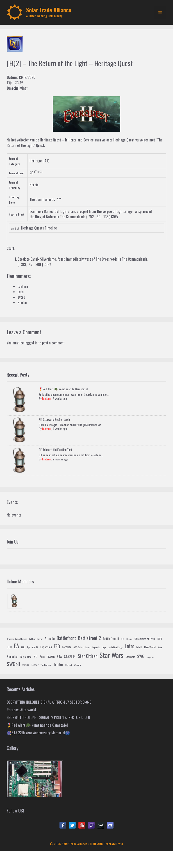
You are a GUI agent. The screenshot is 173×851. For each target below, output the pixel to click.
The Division (46, 665)
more (58, 198)
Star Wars (111, 655)
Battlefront (66, 638)
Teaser (35, 665)
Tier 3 (38, 171)
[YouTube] (81, 825)
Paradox (12, 656)
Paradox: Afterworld (21, 709)
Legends (96, 647)
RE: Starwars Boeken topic (54, 419)
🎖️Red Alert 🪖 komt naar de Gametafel (63, 389)
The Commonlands (42, 199)
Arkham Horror (36, 639)
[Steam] (100, 825)
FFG (57, 646)
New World (150, 647)
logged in (31, 343)
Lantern (46, 398)
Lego (104, 647)
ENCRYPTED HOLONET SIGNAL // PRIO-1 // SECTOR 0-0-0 (48, 717)
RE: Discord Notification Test (55, 449)
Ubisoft (68, 665)
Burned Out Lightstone (59, 211)
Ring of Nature (45, 216)
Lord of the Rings (115, 647)
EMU (23, 647)
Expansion (46, 646)
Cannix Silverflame (43, 259)
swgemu (150, 657)
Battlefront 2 (89, 637)
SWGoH (13, 663)
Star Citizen (88, 656)
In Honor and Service (79, 140)
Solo (42, 656)
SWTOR (25, 665)
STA (59, 656)
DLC (9, 646)
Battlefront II (111, 638)
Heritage (36, 161)
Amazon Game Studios (17, 639)
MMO (139, 646)
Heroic (34, 184)
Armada (50, 638)
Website (77, 665)
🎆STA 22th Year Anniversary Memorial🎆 (38, 732)
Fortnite (66, 646)
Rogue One (26, 657)
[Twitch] (91, 825)
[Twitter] (72, 825)
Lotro (129, 646)
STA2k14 (70, 656)
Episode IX (32, 647)
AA (46, 161)
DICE (159, 639)
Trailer (58, 664)
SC (36, 656)
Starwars (130, 657)
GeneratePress (113, 843)
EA (16, 645)
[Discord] (110, 825)
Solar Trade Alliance (48, 10)
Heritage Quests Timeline (39, 228)
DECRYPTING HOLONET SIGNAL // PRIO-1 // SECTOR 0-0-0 (49, 702)
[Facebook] (62, 825)
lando (87, 647)
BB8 (122, 639)
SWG (140, 656)
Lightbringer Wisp (128, 211)
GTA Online (78, 647)
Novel (160, 647)
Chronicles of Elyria (144, 639)
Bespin (129, 639)
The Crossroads (107, 259)
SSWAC (51, 657)
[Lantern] (14, 601)
